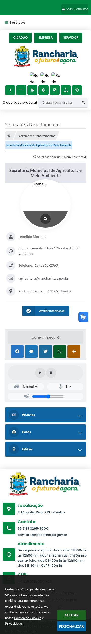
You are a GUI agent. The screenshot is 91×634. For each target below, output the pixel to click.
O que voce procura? (20, 102)
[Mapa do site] (66, 90)
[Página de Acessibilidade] (77, 90)
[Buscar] (83, 103)
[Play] (40, 373)
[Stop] (51, 373)
